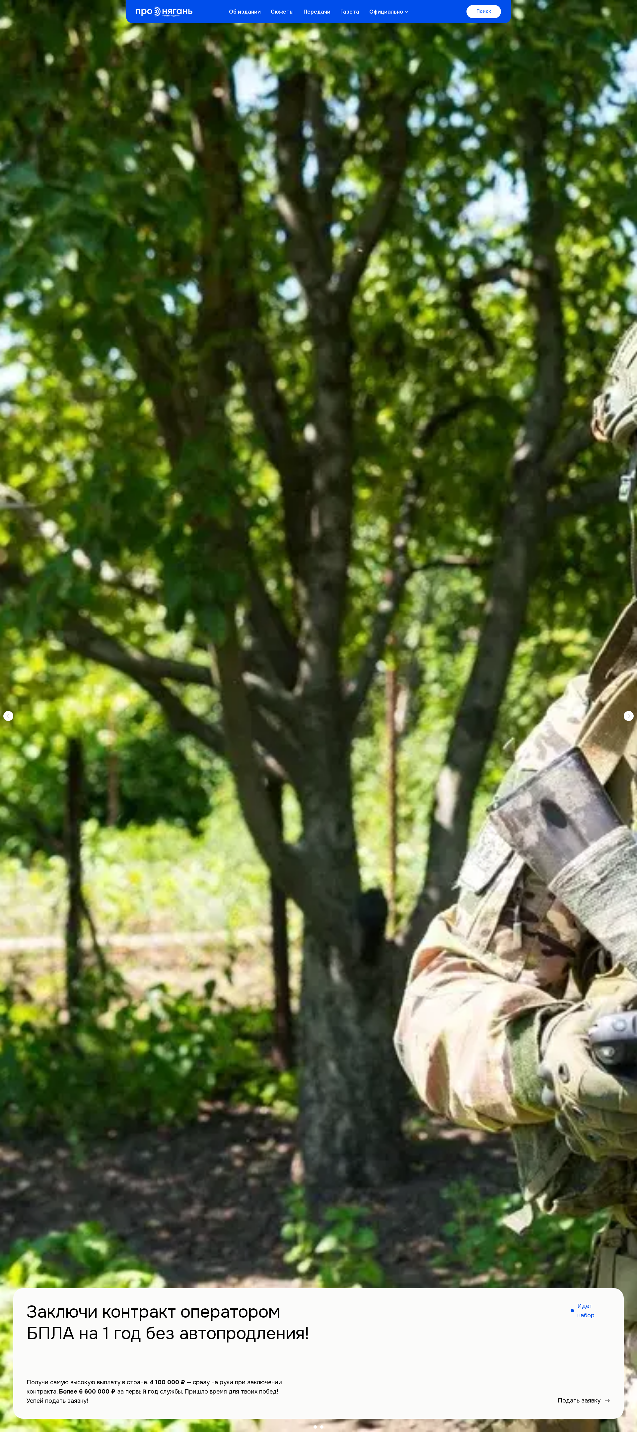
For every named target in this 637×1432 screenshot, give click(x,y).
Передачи (317, 11)
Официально (386, 11)
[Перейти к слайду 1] (315, 1427)
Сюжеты (282, 11)
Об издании (245, 11)
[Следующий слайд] (629, 716)
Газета (349, 11)
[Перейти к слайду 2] (321, 1427)
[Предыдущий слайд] (8, 716)
